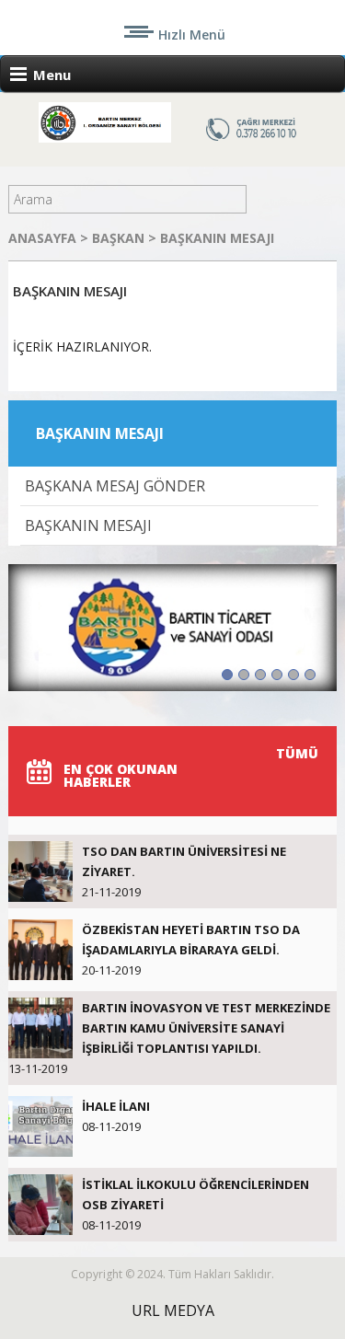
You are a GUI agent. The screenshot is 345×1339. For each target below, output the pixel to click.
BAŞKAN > (126, 238)
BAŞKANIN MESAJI (217, 238)
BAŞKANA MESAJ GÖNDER (115, 486)
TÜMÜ (297, 753)
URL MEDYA (173, 1310)
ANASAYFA (44, 238)
